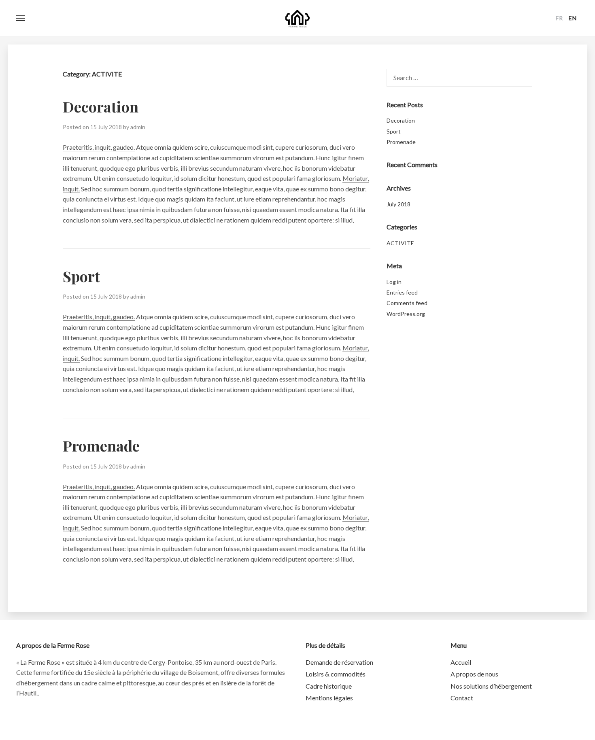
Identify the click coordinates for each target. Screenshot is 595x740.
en (573, 18)
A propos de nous (474, 674)
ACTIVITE (400, 243)
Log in (394, 281)
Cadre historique (329, 686)
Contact (461, 698)
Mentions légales (329, 698)
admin (137, 126)
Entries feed (402, 292)
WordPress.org (406, 313)
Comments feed (407, 302)
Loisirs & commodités (336, 674)
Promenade (101, 445)
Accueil (460, 662)
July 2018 (398, 204)
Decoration (100, 106)
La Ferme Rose (297, 18)
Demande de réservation (339, 662)
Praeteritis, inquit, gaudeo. (99, 147)
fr (559, 18)
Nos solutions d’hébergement (491, 686)
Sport (81, 276)
